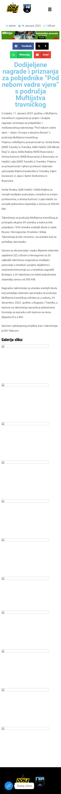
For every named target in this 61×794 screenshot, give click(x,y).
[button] (50, 9)
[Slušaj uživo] (9, 786)
